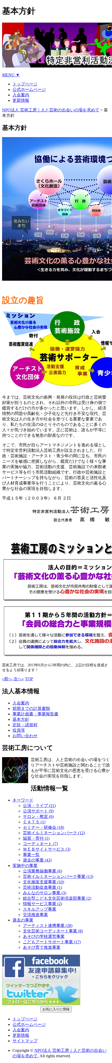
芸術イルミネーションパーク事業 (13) (58, 876)
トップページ (25, 84)
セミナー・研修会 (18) (43, 827)
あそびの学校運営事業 (44, 936)
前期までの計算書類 (31, 708)
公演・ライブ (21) (39, 805)
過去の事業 (23, 920)
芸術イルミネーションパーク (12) (54, 833)
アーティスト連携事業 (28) (47, 925)
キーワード (23, 800)
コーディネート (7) (40, 844)
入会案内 (21, 95)
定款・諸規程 (25, 725)
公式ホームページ (29, 89)
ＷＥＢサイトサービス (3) (46, 849)
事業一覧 (31, 854)
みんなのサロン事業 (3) (44, 893)
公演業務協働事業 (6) (42, 871)
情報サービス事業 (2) (42, 903)
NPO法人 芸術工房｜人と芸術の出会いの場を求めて (50, 110)
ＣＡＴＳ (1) (34, 822)
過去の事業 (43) (37, 860)
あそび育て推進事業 (41, 947)
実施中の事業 (25, 865)
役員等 (19, 730)
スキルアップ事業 (39, 909)
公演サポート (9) (38, 811)
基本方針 (21, 719)
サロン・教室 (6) (38, 816)
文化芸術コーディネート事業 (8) (53, 931)
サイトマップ (25, 1041)
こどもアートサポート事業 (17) (52, 942)
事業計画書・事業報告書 (35, 714)
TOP (29, 679)
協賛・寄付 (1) (36, 838)
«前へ (7, 679)
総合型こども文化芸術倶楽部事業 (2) (57, 898)
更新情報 (21, 100)
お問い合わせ (25, 736)
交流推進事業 (35, 914)
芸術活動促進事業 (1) (42, 887)
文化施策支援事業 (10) (43, 882)
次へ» (19, 679)
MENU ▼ (11, 75)
